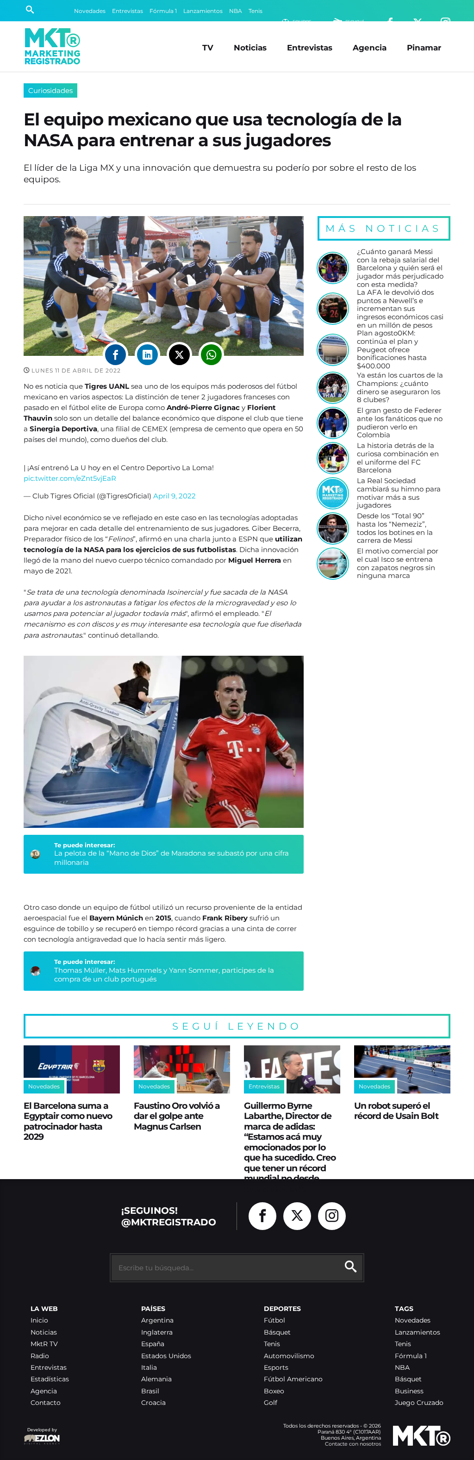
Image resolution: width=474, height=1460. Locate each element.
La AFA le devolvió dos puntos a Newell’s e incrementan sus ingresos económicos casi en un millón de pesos (400, 308)
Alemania (156, 1379)
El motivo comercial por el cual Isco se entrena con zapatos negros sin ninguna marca (397, 563)
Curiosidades (50, 90)
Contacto (46, 1402)
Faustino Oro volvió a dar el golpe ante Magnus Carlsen (177, 1116)
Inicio (39, 1320)
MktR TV (44, 1344)
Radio (40, 1356)
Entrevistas (127, 10)
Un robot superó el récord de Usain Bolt (396, 1111)
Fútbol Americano (293, 1379)
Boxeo (274, 1391)
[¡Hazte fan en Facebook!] (262, 1216)
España (152, 1344)
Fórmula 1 (163, 10)
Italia (149, 1367)
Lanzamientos (203, 10)
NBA (235, 10)
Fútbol (274, 1320)
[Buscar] (30, 10)
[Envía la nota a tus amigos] (211, 354)
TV (207, 47)
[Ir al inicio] (52, 46)
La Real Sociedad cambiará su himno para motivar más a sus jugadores (399, 493)
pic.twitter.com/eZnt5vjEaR (70, 478)
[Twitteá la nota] (179, 354)
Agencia (370, 47)
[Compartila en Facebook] (115, 354)
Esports (276, 1367)
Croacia (153, 1402)
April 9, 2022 (174, 495)
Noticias (250, 47)
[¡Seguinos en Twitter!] (297, 1216)
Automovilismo (289, 1356)
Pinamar (424, 47)
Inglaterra (157, 1332)
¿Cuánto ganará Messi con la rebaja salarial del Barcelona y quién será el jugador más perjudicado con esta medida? (400, 268)
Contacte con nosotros (353, 1444)
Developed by (40, 1434)
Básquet (277, 1332)
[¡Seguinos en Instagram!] (332, 1216)
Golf (270, 1402)
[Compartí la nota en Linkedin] (147, 354)
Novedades (90, 10)
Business (409, 1391)
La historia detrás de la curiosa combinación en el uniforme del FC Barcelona (398, 457)
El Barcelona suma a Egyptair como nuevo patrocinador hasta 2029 (68, 1121)
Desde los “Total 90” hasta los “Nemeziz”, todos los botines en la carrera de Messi (395, 528)
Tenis (255, 10)
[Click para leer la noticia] (333, 268)
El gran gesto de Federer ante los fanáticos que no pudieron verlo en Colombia (400, 422)
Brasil (150, 1391)
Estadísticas (50, 1379)
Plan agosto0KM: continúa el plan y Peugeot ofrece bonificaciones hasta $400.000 (392, 349)
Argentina (157, 1320)
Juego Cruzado (419, 1402)
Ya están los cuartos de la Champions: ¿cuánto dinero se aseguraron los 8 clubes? (400, 387)
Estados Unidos (166, 1356)
